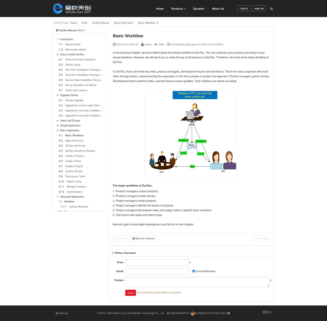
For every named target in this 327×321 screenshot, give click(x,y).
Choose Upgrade (74, 100)
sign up (259, 8)
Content (118, 280)
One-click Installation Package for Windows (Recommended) (98, 69)
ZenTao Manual (100, 22)
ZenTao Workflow (78, 206)
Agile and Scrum (74, 140)
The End (123, 238)
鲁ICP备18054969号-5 (178, 313)
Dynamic (198, 8)
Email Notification (206, 271)
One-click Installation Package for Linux (87, 75)
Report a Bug (74, 181)
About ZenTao (72, 44)
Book (84, 22)
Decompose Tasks (75, 176)
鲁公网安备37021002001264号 (211, 313)
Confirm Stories (73, 171)
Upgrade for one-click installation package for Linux (93, 115)
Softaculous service (76, 90)
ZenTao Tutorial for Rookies (80, 150)
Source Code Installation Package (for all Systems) (93, 80)
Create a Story (73, 161)
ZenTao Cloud (72, 64)
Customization (75, 191)
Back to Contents (145, 238)
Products (177, 8)
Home (160, 8)
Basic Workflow (146, 22)
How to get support (75, 49)
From (120, 262)
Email (120, 271)
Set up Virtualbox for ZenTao (81, 85)
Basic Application (123, 22)
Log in (244, 8)
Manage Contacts (76, 186)
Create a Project (74, 166)
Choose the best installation (80, 59)
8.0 (267, 312)
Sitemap (63, 313)
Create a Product (74, 156)
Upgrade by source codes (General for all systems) (93, 105)
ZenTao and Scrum (75, 145)
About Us (218, 8)
